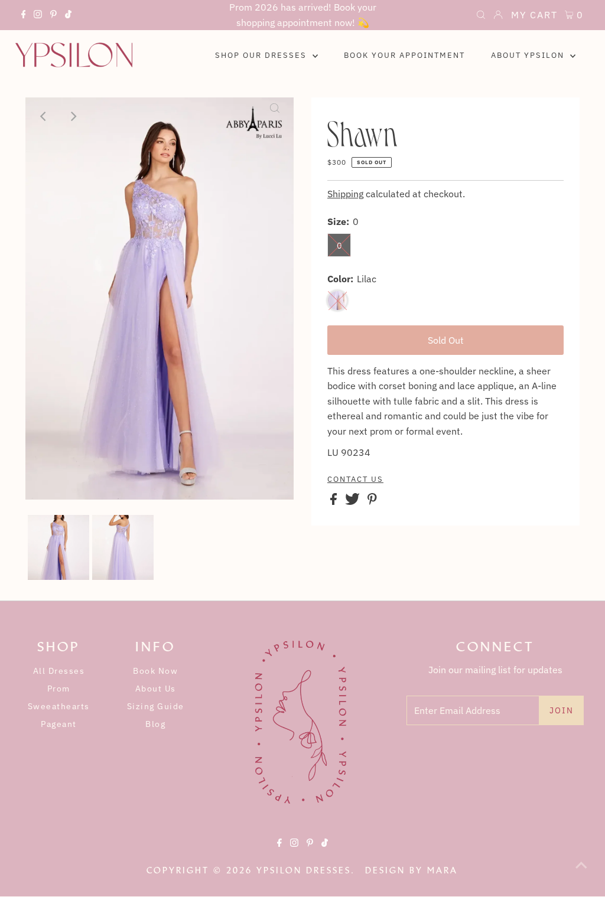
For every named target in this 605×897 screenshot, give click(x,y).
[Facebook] (23, 16)
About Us (155, 688)
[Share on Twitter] (353, 501)
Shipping (345, 194)
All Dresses (59, 671)
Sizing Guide (155, 706)
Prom (58, 688)
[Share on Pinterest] (372, 501)
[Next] (73, 116)
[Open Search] (481, 15)
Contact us (355, 479)
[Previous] (44, 116)
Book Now (155, 671)
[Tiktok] (68, 16)
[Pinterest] (53, 16)
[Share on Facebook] (334, 501)
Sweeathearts (59, 706)
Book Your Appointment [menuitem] (404, 55)
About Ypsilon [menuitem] (529, 55)
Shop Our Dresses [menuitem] (262, 55)
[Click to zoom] (275, 116)
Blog (155, 724)
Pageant (59, 724)
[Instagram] (38, 16)
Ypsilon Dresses (303, 870)
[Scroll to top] (581, 873)
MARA (442, 870)
